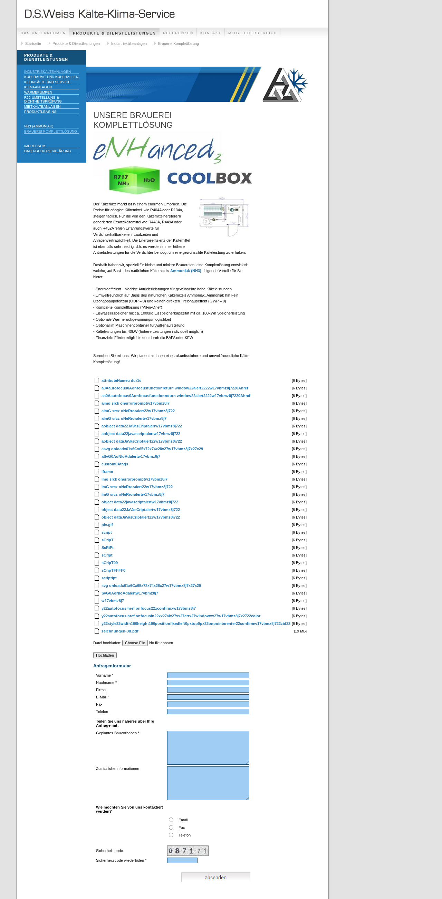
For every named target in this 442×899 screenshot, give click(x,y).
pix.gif (107, 525)
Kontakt (210, 33)
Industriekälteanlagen (129, 43)
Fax (182, 827)
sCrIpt (107, 555)
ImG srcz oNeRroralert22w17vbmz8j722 (137, 487)
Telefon (185, 835)
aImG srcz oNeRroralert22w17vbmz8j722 (138, 411)
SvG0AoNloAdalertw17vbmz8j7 (130, 593)
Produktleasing (40, 112)
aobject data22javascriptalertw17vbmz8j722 (141, 434)
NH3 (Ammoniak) (38, 126)
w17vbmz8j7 (113, 601)
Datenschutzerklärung (47, 151)
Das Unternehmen (43, 33)
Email (183, 820)
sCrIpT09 (110, 563)
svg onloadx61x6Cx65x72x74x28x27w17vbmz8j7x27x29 (151, 585)
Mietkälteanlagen (42, 106)
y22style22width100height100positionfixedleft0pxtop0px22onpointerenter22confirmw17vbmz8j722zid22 (196, 623)
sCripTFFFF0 (113, 570)
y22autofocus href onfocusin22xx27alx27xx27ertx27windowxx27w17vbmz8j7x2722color (181, 616)
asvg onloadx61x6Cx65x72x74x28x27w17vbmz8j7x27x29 (152, 449)
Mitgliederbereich (252, 33)
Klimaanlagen (38, 87)
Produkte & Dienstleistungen (114, 33)
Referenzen (178, 33)
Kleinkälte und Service (47, 82)
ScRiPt (108, 547)
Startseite (33, 43)
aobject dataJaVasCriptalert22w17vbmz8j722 (142, 441)
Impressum (34, 146)
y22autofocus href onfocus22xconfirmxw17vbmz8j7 (149, 608)
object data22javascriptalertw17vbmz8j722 (140, 502)
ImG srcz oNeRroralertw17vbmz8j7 (133, 494)
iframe (107, 472)
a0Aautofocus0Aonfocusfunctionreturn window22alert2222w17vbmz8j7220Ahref (175, 388)
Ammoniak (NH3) (185, 271)
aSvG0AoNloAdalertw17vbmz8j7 (131, 456)
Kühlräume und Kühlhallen (51, 77)
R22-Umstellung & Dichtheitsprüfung (43, 99)
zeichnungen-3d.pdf (120, 631)
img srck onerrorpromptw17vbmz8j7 (134, 479)
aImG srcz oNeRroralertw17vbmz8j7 (134, 418)
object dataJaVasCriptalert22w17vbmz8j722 (141, 517)
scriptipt (109, 578)
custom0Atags (115, 464)
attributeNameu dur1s (121, 380)
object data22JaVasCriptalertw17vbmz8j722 (141, 510)
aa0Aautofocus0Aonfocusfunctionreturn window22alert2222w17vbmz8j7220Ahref (176, 396)
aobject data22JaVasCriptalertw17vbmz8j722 (142, 426)
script (107, 532)
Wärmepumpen (38, 92)
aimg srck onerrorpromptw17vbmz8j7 (136, 403)
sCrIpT (108, 540)
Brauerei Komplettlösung (178, 43)
